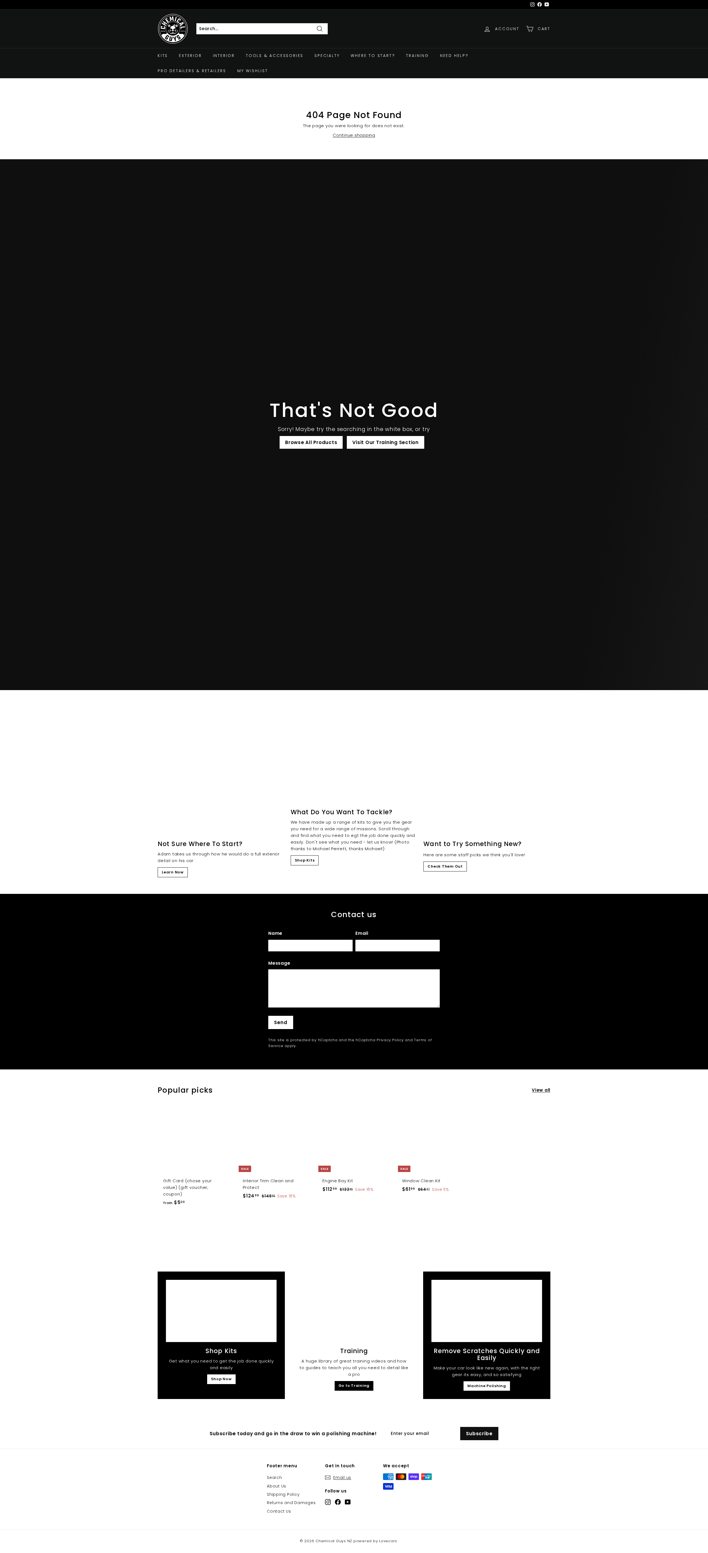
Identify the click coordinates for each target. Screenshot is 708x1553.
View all (541, 1090)
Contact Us (279, 1511)
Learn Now (173, 872)
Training (417, 55)
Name (275, 933)
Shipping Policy (283, 1494)
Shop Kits (305, 860)
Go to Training (354, 1385)
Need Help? (454, 55)
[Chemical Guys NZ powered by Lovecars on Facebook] (338, 1502)
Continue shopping (354, 135)
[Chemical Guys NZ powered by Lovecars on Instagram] (328, 1502)
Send (280, 1022)
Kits (163, 55)
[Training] (354, 1311)
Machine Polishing (486, 1385)
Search (274, 1477)
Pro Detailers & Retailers (192, 71)
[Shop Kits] (221, 1311)
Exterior (190, 55)
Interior (224, 55)
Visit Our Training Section (385, 442)
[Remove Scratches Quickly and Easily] (486, 1311)
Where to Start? (373, 55)
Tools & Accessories (274, 55)
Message (279, 963)
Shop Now (221, 1379)
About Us (276, 1486)
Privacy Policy (390, 1040)
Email (361, 933)
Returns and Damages (291, 1502)
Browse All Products (311, 442)
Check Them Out (445, 866)
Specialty (327, 55)
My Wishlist (252, 71)
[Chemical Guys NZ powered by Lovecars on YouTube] (348, 1502)
